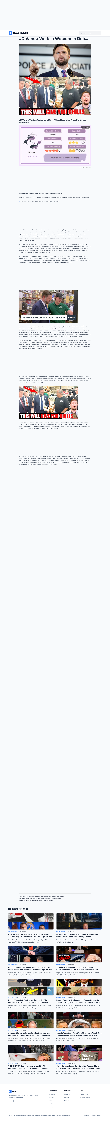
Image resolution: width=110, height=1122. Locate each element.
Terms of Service (85, 1097)
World (39, 33)
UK (44, 33)
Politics (57, 33)
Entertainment (52, 1104)
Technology (51, 1094)
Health (64, 33)
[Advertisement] (55, 15)
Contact (66, 1097)
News (33, 33)
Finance (50, 1107)
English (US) (86, 1115)
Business (50, 33)
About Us (67, 1094)
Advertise (67, 1104)
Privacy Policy (84, 1094)
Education (71, 33)
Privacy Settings (96, 1115)
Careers (66, 1100)
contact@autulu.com (14, 1101)
